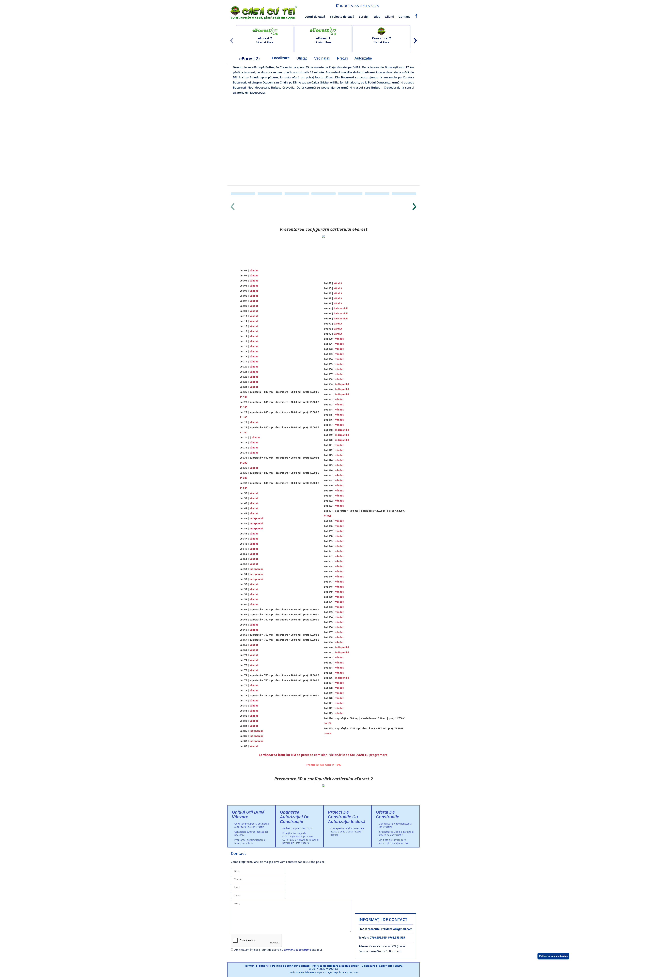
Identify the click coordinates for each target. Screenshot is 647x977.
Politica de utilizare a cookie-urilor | (336, 966)
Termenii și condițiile (297, 950)
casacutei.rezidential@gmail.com (390, 929)
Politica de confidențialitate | (292, 966)
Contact (404, 16)
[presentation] (231, 41)
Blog (377, 16)
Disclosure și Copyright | (378, 966)
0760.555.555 (349, 6)
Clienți (389, 16)
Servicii (364, 16)
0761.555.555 (369, 6)
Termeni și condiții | (258, 966)
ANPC (399, 966)
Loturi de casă (314, 16)
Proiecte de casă (342, 16)
